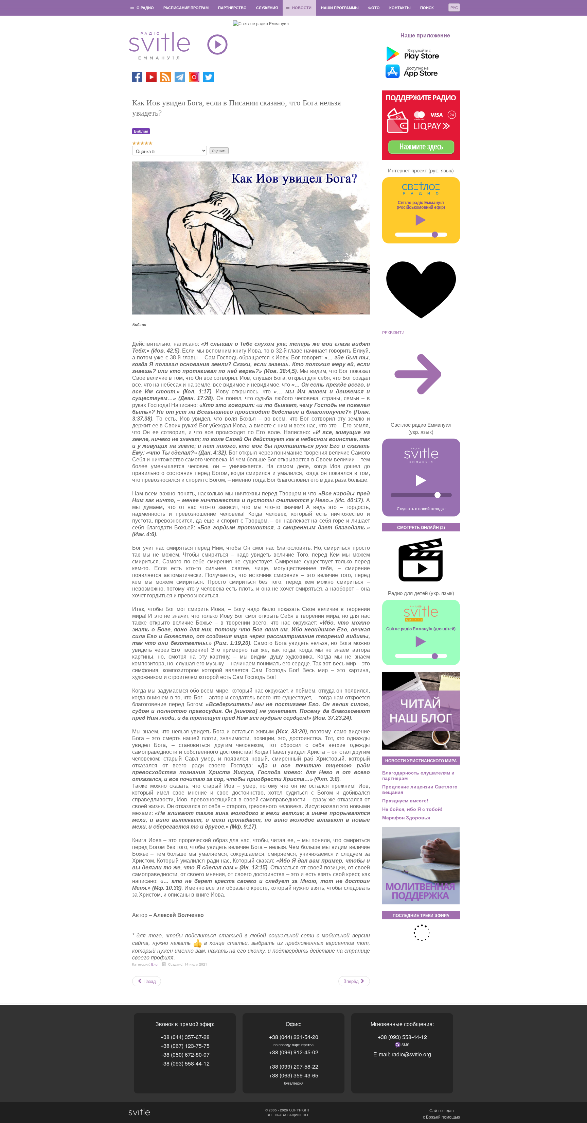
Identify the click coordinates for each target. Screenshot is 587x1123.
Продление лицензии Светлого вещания (420, 789)
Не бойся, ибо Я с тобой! (412, 808)
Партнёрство (232, 7)
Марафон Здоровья (406, 817)
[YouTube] (152, 76)
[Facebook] (137, 76)
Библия (141, 131)
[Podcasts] (165, 76)
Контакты (400, 7)
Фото (374, 7)
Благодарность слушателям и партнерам (418, 775)
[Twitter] (208, 76)
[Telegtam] (179, 76)
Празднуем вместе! (405, 800)
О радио (145, 7)
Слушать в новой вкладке (421, 508)
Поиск (427, 7)
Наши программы (340, 7)
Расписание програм (186, 7)
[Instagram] (194, 76)
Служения (267, 7)
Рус (454, 7)
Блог (155, 964)
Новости (302, 7)
